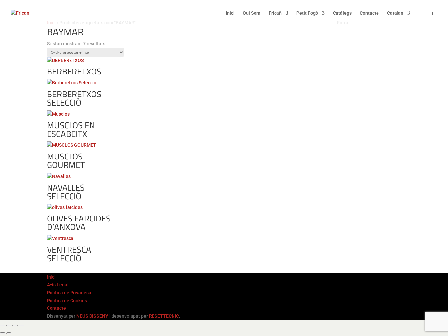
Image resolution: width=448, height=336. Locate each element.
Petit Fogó (307, 13)
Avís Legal (58, 284)
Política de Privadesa (69, 292)
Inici (230, 13)
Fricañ (275, 13)
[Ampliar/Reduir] (2, 325)
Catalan (395, 13)
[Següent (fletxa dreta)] (8, 333)
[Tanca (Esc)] (21, 325)
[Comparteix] (15, 325)
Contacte (369, 13)
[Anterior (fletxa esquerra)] (2, 333)
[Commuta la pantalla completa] (8, 325)
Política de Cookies (67, 300)
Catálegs (342, 13)
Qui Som (251, 13)
